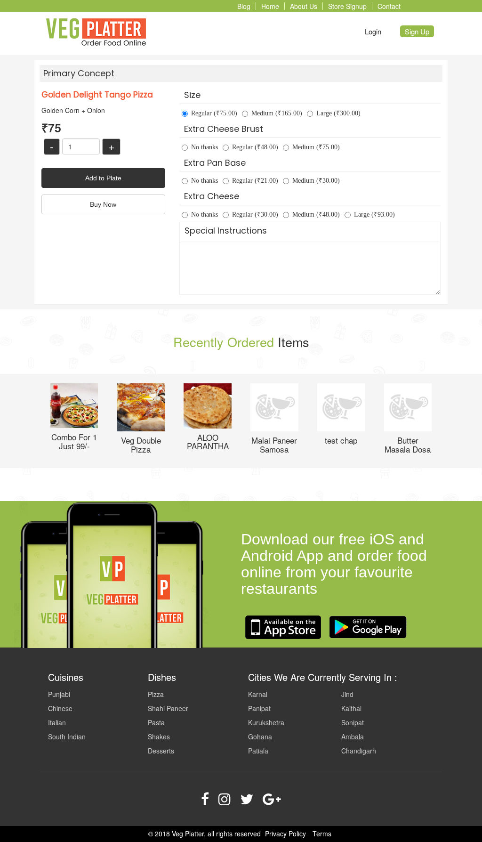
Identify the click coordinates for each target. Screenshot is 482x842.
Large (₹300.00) (338, 113)
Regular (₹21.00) (255, 180)
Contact (389, 6)
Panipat (259, 708)
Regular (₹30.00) (255, 214)
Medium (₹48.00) (316, 214)
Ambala (352, 736)
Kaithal (351, 708)
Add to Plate (103, 178)
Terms (322, 833)
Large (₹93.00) (374, 214)
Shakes (159, 736)
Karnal (257, 694)
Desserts (161, 750)
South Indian (67, 736)
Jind (347, 694)
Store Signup (347, 6)
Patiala (258, 750)
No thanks (204, 147)
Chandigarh (358, 750)
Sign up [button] (417, 31)
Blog (243, 6)
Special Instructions (226, 230)
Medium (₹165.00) (276, 113)
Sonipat (352, 722)
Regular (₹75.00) (214, 113)
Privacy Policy (285, 833)
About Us (303, 6)
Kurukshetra (266, 722)
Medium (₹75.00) (316, 147)
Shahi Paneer (168, 708)
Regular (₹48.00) (255, 147)
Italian (57, 722)
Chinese (60, 708)
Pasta (156, 722)
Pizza (156, 694)
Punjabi (59, 694)
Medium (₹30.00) (316, 180)
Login (373, 31)
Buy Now (103, 204)
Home (270, 6)
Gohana (260, 736)
